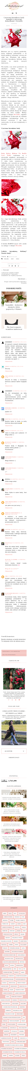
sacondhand (4, 1027)
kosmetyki (11, 975)
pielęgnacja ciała (17, 1010)
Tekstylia (3, 944)
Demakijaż (17, 916)
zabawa (5, 1055)
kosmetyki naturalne (8, 979)
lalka (7, 996)
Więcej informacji (8, 1068)
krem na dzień (4, 986)
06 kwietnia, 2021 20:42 (18, 419)
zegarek (17, 1055)
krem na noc (14, 986)
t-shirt (16, 1038)
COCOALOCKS (22, 913)
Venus (7, 366)
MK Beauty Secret (11, 442)
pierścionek (20, 1013)
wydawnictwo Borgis (6, 1048)
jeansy (22, 972)
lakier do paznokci (8, 993)
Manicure (4, 930)
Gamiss (19, 923)
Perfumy (8, 937)
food (20, 968)
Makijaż (24, 927)
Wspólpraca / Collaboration (11, 651)
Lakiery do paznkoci (7, 927)
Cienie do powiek (8, 916)
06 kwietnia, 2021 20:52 (16, 430)
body (12, 258)
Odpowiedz (9, 361)
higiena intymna (8, 972)
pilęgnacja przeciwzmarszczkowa (12, 1017)
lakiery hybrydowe (20, 993)
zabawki (11, 1055)
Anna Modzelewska (11, 501)
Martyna (8, 419)
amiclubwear (21, 955)
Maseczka (12, 930)
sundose (6, 1034)
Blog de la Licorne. (11, 559)
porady (23, 1020)
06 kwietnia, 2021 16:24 (19, 342)
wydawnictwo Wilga (19, 1052)
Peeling (22, 934)
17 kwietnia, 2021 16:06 (15, 576)
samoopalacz (13, 1027)
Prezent (16, 941)
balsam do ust (19, 958)
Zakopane (7, 951)
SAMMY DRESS (23, 941)
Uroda (16, 944)
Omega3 (16, 934)
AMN (6, 576)
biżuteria (22, 961)
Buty (15, 913)
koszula (4, 982)
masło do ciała (23, 1000)
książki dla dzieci (20, 989)
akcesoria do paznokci (17, 951)
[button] (12, 10)
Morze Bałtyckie (8, 934)
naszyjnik (23, 1003)
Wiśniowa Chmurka (11, 408)
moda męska (15, 1003)
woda (12, 1041)
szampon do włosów (6, 1038)
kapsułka (3, 975)
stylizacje (14, 1031)
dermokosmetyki (7, 968)
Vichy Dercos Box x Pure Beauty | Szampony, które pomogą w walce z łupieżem (12, 811)
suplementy (14, 1034)
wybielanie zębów (20, 1041)
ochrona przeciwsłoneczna (10, 1007)
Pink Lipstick (9, 376)
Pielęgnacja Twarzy (17, 937)
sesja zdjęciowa (23, 1027)
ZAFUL (23, 948)
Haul (24, 923)
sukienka (21, 1031)
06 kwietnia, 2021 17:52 (19, 390)
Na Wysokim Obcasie (11, 593)
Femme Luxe (5, 923)
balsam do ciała (9, 958)
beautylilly (9, 543)
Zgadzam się (20, 1068)
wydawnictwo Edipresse (20, 1048)
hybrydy (16, 972)
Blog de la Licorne (11, 568)
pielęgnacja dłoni (9, 1013)
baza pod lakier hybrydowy (10, 961)
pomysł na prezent (14, 1020)
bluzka (12, 965)
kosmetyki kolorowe (21, 975)
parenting (22, 1007)
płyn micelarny (22, 1024)
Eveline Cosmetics (20, 920)
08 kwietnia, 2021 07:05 (18, 479)
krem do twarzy (22, 982)
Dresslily (5, 920)
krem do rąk (12, 982)
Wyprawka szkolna (15, 948)
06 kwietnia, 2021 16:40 (16, 366)
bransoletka (19, 965)
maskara (14, 1000)
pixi (24, 1017)
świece (23, 1055)
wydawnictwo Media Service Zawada (14, 1045)
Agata (7, 430)
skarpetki (6, 1031)
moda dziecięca (6, 1003)
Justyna (7, 529)
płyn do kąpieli (11, 1024)
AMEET (4, 913)
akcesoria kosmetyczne (9, 955)
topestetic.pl (23, 1038)
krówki (5, 989)
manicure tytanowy (16, 996)
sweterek (21, 1034)
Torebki (11, 944)
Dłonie (11, 920)
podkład (5, 1020)
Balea (10, 913)
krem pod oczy (23, 986)
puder (3, 1024)
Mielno (19, 930)
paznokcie (8, 1010)
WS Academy (24, 944)
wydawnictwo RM (7, 1052)
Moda (17, 258)
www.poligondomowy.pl (12, 512)
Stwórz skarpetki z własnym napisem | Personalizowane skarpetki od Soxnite (12, 869)
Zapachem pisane (10, 457)
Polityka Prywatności (9, 654)
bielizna (6, 258)
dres (15, 968)
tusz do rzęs (6, 1041)
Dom (23, 916)
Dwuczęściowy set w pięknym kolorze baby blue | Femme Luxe (12, 899)
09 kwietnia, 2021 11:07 (18, 529)
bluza (6, 965)
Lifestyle (17, 927)
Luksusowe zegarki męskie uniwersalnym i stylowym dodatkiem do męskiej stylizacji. (11, 274)
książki (11, 989)
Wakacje (5, 948)
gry (24, 968)
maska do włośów (5, 1000)
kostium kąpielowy (21, 979)
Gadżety (13, 923)
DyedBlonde (9, 488)
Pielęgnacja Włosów (6, 941)
